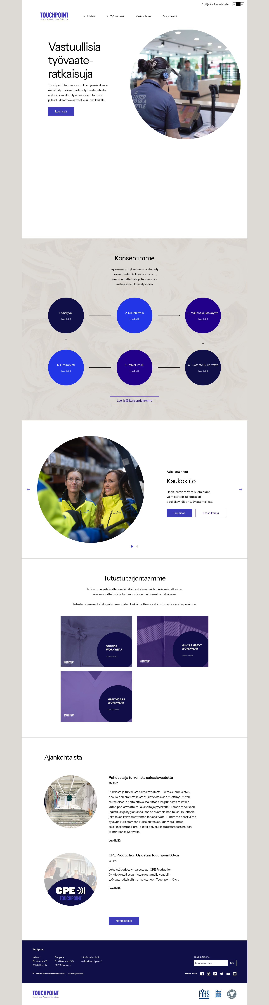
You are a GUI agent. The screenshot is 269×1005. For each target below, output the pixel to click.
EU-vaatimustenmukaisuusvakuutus (48, 973)
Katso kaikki (211, 513)
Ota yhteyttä (170, 16)
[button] (89, 16)
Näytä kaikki (124, 921)
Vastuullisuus (143, 16)
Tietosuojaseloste (75, 973)
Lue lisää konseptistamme (134, 400)
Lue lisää (61, 111)
